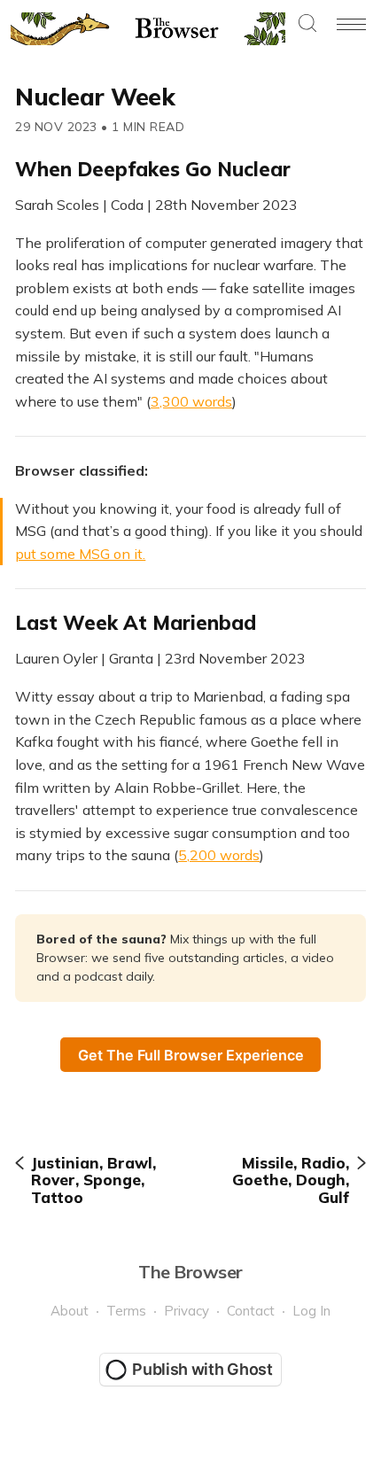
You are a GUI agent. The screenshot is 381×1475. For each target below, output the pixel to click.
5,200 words (219, 855)
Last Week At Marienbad (135, 622)
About (70, 1310)
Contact (251, 1310)
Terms (126, 1310)
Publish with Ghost (202, 1369)
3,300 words (191, 401)
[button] (307, 24)
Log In (311, 1310)
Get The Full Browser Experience (191, 1055)
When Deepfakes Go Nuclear (153, 169)
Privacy (186, 1310)
